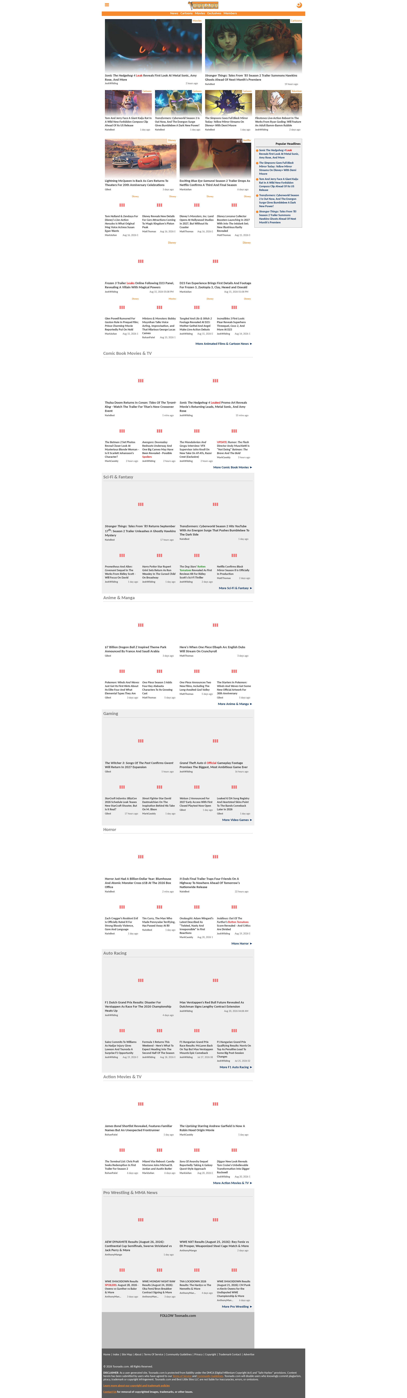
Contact (236, 1354)
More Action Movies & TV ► (233, 1183)
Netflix (247, 140)
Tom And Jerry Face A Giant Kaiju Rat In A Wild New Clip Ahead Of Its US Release (278, 185)
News (174, 13)
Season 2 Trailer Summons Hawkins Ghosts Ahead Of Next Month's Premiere (277, 217)
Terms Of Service (153, 1354)
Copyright (210, 1354)
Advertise (249, 1354)
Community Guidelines (179, 1354)
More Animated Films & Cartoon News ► (224, 344)
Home (106, 1354)
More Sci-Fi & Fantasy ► (236, 588)
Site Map (127, 1354)
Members (230, 13)
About (138, 1354)
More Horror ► (242, 943)
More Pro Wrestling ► (237, 1306)
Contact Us (109, 1392)
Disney (172, 140)
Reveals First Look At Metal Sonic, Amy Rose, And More (279, 154)
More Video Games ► (237, 820)
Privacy (198, 1354)
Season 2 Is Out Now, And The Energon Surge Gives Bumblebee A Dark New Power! (279, 201)
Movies (200, 13)
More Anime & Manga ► (235, 704)
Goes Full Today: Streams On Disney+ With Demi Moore (277, 168)
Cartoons (186, 13)
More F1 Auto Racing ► (236, 1067)
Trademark (225, 1354)
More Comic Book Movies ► (233, 467)
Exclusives (214, 13)
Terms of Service (182, 1376)
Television (297, 91)
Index (116, 1354)
